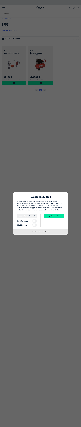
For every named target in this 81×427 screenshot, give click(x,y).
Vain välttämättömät (27, 216)
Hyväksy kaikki (53, 216)
